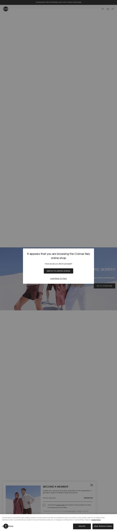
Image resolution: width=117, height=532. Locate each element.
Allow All (82, 526)
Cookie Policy (96, 520)
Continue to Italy (58, 278)
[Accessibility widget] (5, 526)
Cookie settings (7, 526)
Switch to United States (58, 271)
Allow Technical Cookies (103, 526)
